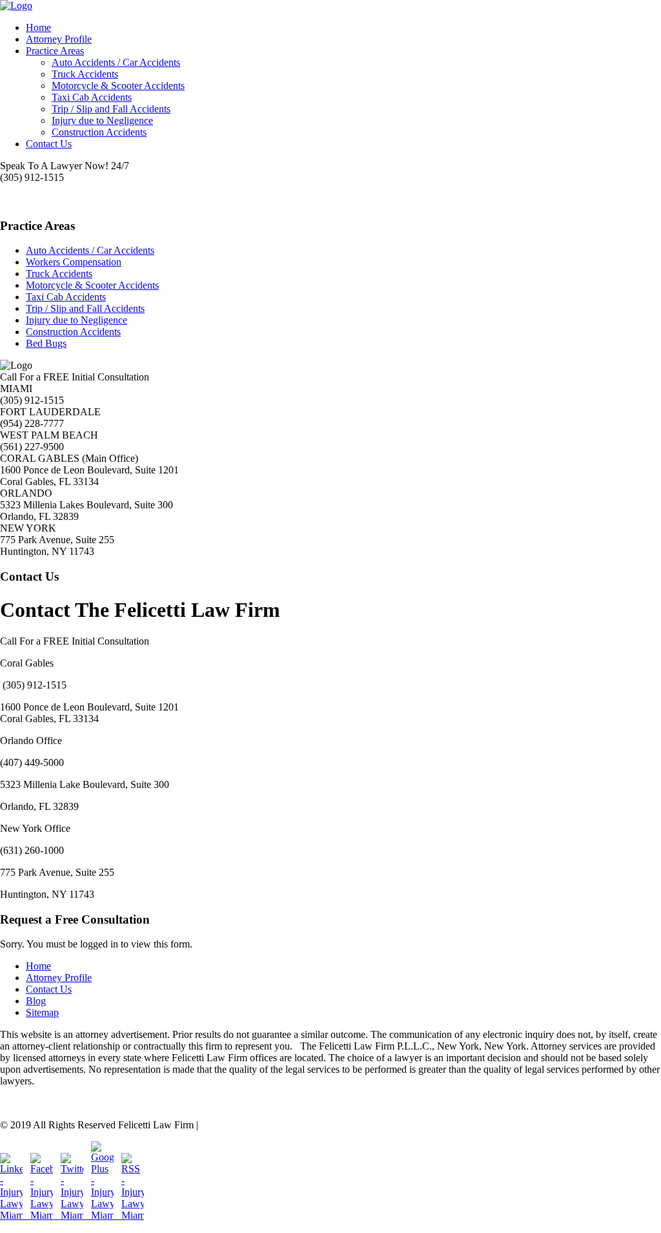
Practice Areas (55, 50)
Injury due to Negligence (102, 120)
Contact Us (49, 143)
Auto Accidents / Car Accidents (116, 62)
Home (38, 27)
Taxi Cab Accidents (92, 97)
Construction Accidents (99, 132)
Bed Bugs (46, 343)
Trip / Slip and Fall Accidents (111, 108)
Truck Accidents (85, 73)
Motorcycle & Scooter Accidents (118, 85)
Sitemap (42, 1012)
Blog (36, 1000)
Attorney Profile (59, 39)
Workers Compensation (73, 261)
